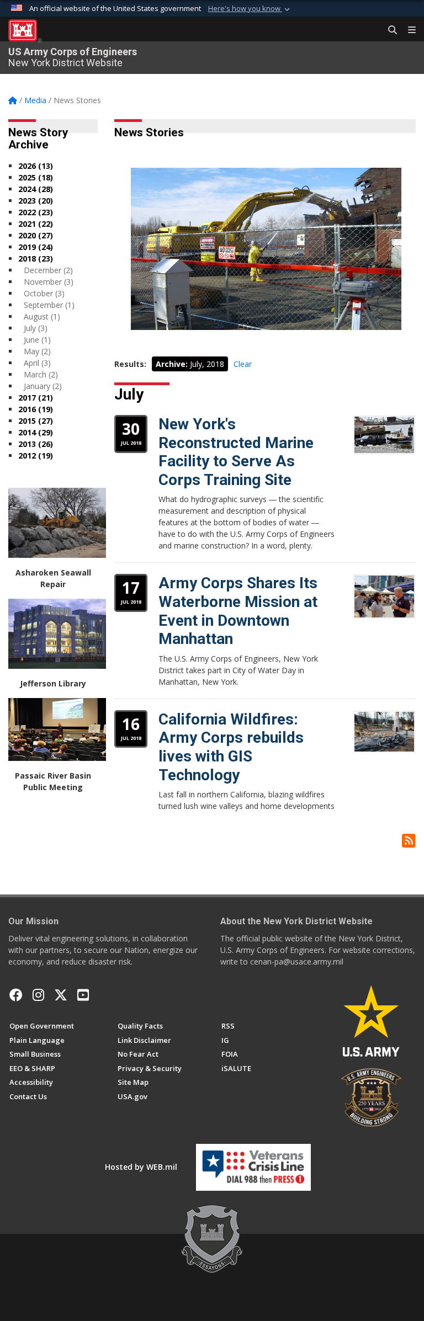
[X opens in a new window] (60, 995)
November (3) (48, 281)
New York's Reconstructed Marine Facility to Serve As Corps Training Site (236, 452)
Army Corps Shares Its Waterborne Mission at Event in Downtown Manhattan (237, 611)
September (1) (49, 305)
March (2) (41, 374)
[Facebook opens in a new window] (16, 995)
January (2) (43, 386)
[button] (250, 8)
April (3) (37, 363)
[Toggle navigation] (407, 30)
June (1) (37, 339)
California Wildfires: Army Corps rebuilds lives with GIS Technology (231, 747)
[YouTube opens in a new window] (83, 995)
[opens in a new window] (38, 995)
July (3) (35, 328)
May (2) (37, 351)
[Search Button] (388, 30)
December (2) (48, 270)
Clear (243, 364)
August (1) (42, 316)
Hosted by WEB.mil (141, 1167)
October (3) (44, 293)
